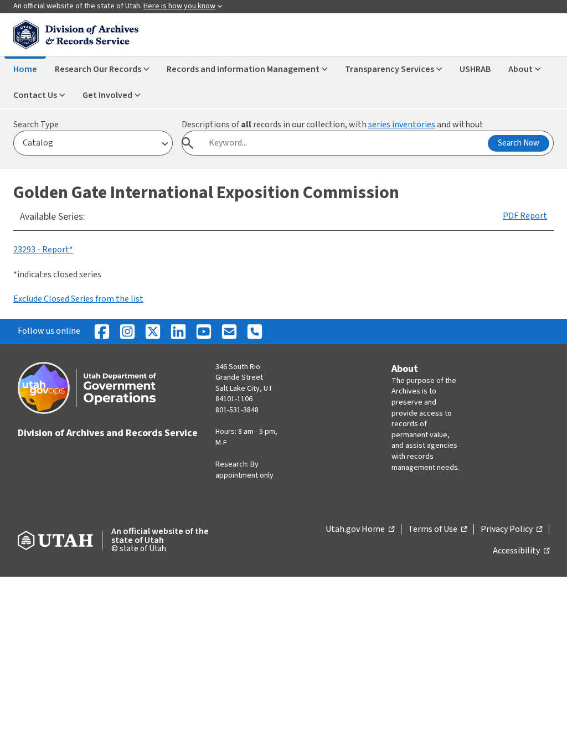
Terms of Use (437, 529)
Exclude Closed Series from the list (78, 299)
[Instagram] (127, 331)
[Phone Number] (254, 331)
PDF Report (525, 216)
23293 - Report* (43, 250)
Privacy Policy (511, 529)
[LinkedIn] (178, 331)
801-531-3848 (237, 410)
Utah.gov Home (360, 529)
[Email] (229, 331)
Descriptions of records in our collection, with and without (332, 124)
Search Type (36, 124)
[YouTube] (204, 331)
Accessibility (521, 551)
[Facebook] (102, 331)
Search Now (518, 143)
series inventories (401, 124)
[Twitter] (153, 331)
